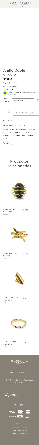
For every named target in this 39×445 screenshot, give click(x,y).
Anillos (14, 86)
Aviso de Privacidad (19, 434)
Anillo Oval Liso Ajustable (10, 298)
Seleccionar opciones (19, 203)
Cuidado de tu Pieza (19, 427)
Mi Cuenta (19, 424)
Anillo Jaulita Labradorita (9, 210)
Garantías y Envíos (19, 430)
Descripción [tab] (9, 120)
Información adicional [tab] (15, 125)
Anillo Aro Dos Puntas (10, 254)
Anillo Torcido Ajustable (9, 342)
